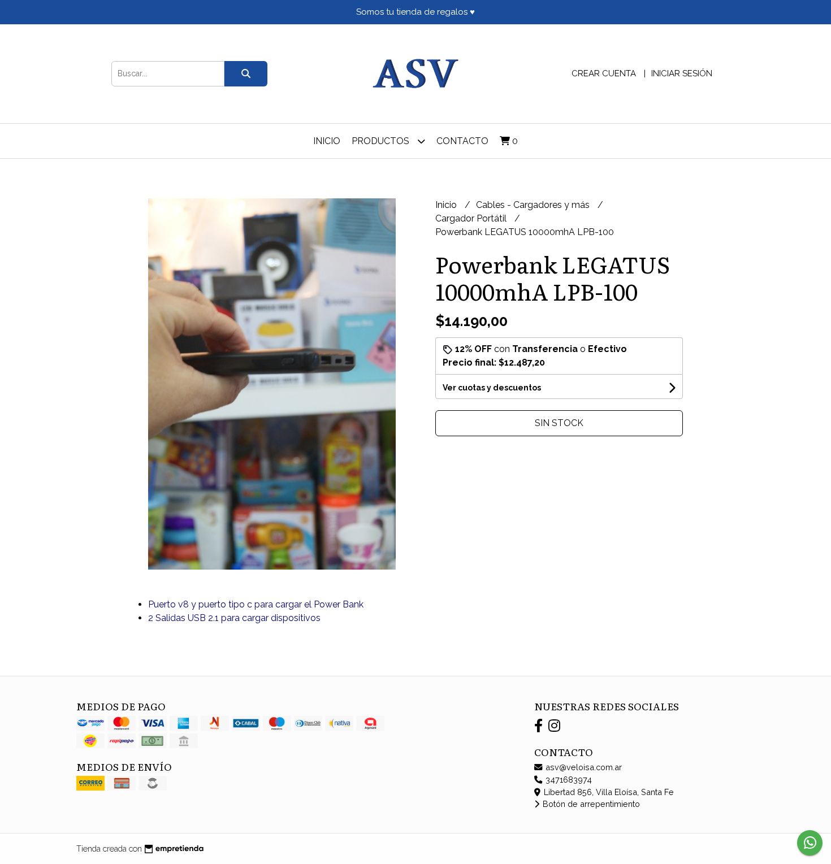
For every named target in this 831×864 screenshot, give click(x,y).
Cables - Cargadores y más (534, 204)
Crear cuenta (604, 73)
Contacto (462, 141)
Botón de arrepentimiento (590, 804)
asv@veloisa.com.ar (582, 767)
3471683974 (567, 779)
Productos (382, 141)
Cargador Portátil (472, 218)
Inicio (326, 141)
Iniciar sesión (681, 73)
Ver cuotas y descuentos (492, 387)
